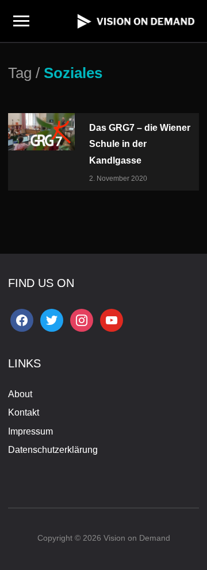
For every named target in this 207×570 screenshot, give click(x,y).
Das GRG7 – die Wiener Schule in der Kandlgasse (139, 144)
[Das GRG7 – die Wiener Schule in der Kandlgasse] (41, 130)
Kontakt (23, 412)
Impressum (30, 431)
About (20, 394)
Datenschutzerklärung (53, 450)
